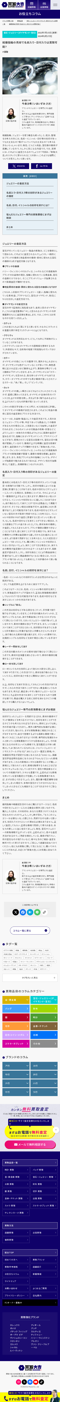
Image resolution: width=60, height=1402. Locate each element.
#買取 (5, 51)
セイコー (34, 965)
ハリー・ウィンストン (28, 962)
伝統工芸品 (8, 954)
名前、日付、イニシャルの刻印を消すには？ (28, 205)
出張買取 (37, 1232)
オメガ (13, 1328)
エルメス (14, 1344)
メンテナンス (35, 954)
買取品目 (20, 21)
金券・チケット (40, 1026)
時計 (35, 1017)
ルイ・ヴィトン (16, 1350)
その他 (36, 1043)
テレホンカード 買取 (14, 1212)
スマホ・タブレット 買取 (43, 1205)
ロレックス (15, 1325)
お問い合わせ (11, 1288)
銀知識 (25, 950)
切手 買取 (37, 1191)
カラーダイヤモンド (21, 954)
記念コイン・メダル (15, 1034)
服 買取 (8, 1191)
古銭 (35, 1034)
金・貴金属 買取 (12, 1176)
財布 (35, 1008)
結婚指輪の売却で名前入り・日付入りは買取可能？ (25, 24)
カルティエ (36, 1331)
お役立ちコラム (12, 1273)
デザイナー (44, 969)
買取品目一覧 (11, 1162)
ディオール (36, 1325)
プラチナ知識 (8, 950)
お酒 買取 (9, 1184)
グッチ (34, 1328)
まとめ (9, 227)
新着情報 (37, 1273)
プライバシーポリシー (15, 1295)
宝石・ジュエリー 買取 (43, 1176)
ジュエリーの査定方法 (17, 183)
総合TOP (9, 1252)
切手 (7, 1026)
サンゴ (29, 969)
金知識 (33, 950)
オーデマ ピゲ (16, 1334)
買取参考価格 (11, 1266)
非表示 (33, 176)
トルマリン (19, 958)
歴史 (48, 965)
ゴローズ (7, 962)
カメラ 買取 (10, 1205)
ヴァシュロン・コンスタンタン (46, 962)
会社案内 (37, 1295)
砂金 (35, 969)
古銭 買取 (37, 1198)
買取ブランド (39, 1259)
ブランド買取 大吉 (7, 21)
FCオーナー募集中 (13, 1302)
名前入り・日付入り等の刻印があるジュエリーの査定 (29, 194)
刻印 (47, 950)
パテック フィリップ (19, 1331)
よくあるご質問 (40, 1288)
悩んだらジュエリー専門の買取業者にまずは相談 (29, 216)
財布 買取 (37, 1184)
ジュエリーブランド (10, 965)
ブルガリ (35, 1340)
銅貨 (17, 950)
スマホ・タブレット (14, 1043)
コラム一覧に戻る (22, 930)
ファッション (46, 954)
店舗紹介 (37, 1266)
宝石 (42, 965)
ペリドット (29, 958)
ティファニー (37, 1334)
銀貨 (14, 969)
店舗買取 (9, 1232)
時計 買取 (9, 1169)
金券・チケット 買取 (14, 1198)
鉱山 (40, 950)
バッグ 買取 (38, 1169)
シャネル (14, 1347)
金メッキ (7, 969)
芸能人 (15, 962)
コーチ (50, 958)
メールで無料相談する (32, 1144)
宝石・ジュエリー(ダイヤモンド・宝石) (20, 32)
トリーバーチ (8, 958)
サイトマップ (10, 1281)
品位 (21, 969)
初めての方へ (11, 1259)
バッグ (8, 1008)
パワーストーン (40, 958)
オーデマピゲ (24, 965)
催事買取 (9, 1239)
